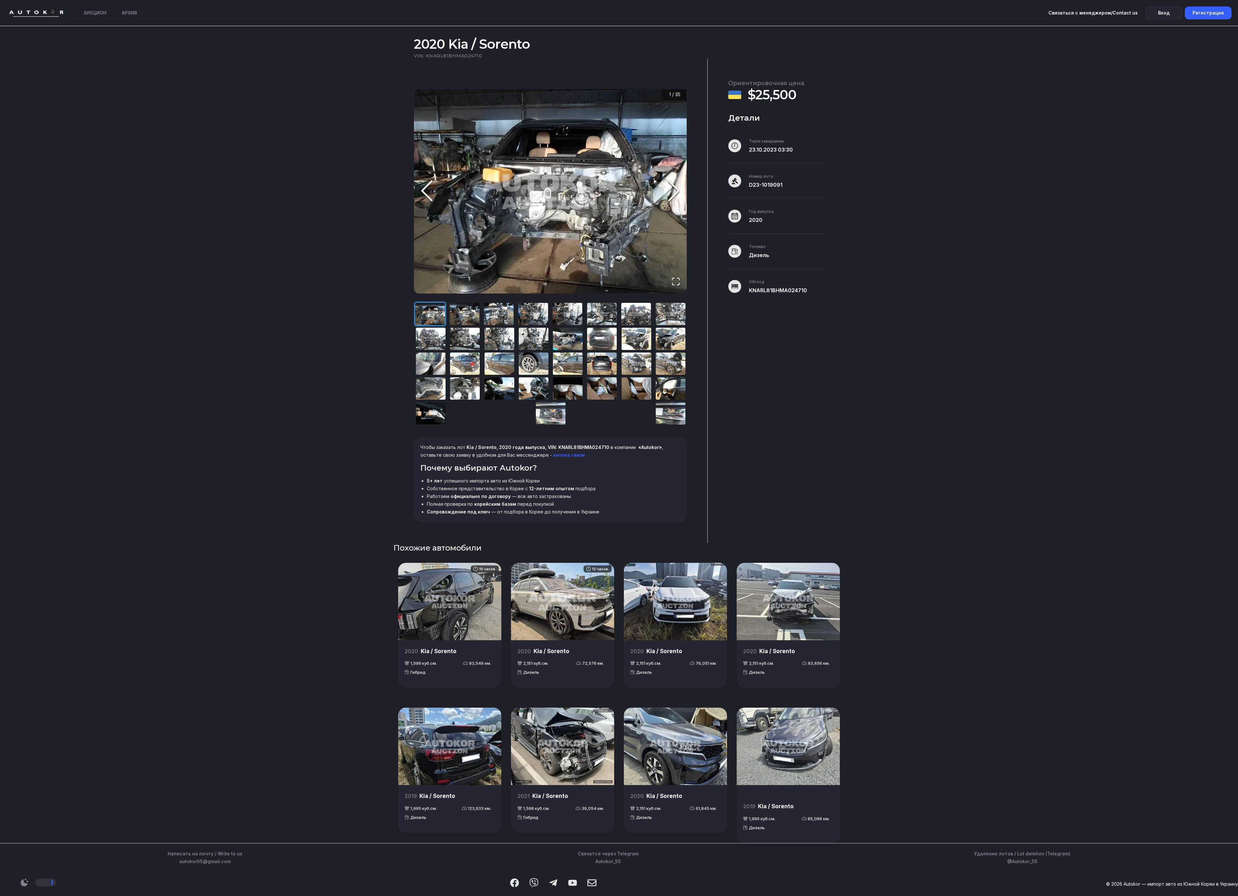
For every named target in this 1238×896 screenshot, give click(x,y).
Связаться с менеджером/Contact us (1093, 12)
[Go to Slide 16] (670, 338)
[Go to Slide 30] (602, 388)
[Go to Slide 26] (465, 388)
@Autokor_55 (1022, 861)
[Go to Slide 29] (568, 388)
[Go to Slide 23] (636, 363)
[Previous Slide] (427, 191)
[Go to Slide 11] (499, 338)
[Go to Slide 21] (568, 363)
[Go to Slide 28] (533, 388)
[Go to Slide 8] (670, 314)
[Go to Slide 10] (465, 338)
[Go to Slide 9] (431, 338)
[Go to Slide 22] (602, 363)
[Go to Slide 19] (499, 363)
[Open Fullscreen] (676, 282)
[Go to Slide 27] (499, 388)
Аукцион (95, 12)
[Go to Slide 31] (636, 388)
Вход (1164, 12)
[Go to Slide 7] (636, 314)
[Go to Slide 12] (533, 338)
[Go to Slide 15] (636, 338)
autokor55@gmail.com (205, 861)
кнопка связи (568, 455)
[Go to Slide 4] (533, 314)
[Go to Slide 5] (567, 314)
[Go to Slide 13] (568, 338)
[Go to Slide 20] (533, 363)
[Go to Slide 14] (602, 338)
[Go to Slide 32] (670, 388)
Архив (129, 12)
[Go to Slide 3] (499, 314)
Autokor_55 (608, 861)
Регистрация (1208, 12)
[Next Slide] (674, 191)
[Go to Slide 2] (464, 314)
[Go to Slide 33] (431, 413)
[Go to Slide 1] (430, 314)
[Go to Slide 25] (431, 388)
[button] (550, 191)
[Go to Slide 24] (670, 363)
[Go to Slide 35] (670, 413)
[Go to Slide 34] (551, 413)
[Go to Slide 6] (602, 314)
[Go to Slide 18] (465, 363)
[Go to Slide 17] (431, 363)
